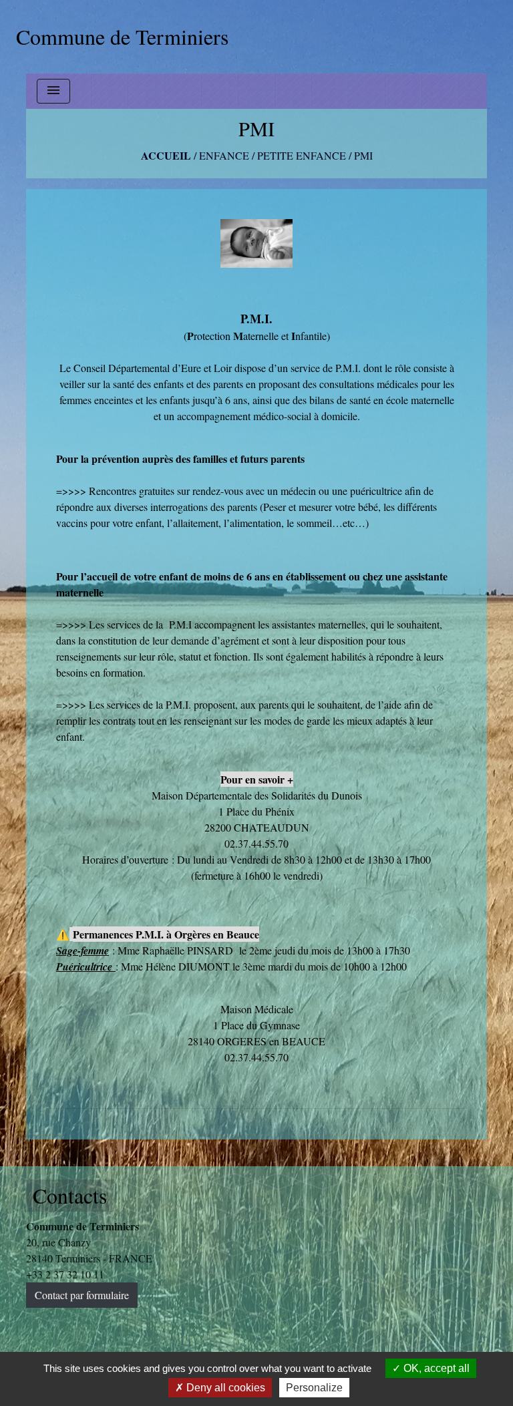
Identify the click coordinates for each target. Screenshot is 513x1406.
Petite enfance (301, 155)
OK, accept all (435, 1368)
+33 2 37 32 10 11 (65, 1274)
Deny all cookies (224, 1387)
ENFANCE (224, 155)
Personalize (314, 1387)
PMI (363, 155)
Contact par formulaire (82, 1295)
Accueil (166, 155)
